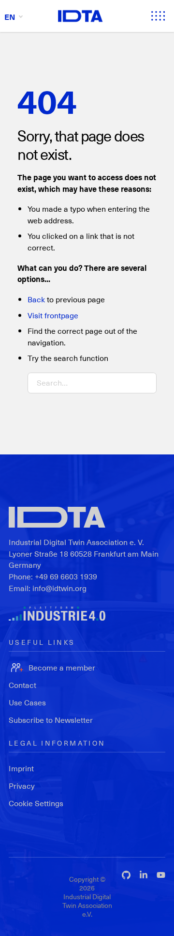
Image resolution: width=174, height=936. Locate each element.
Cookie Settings (36, 803)
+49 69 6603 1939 (66, 576)
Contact (22, 684)
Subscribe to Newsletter (51, 719)
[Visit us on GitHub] (126, 875)
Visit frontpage (53, 315)
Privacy (22, 785)
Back (36, 299)
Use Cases (27, 702)
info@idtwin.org (59, 587)
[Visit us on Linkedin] (143, 875)
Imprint (21, 768)
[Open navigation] (158, 16)
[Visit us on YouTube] (161, 875)
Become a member (62, 667)
